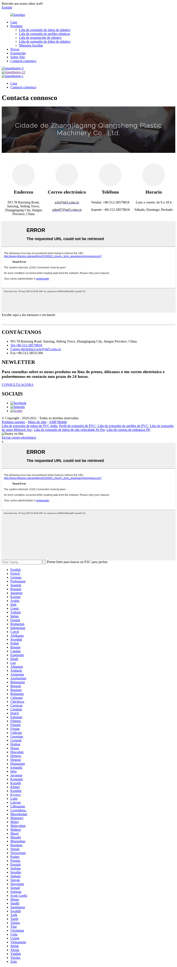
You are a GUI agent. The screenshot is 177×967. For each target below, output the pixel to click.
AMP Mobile (58, 422)
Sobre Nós (17, 57)
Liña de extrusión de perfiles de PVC (123, 426)
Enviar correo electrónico (19, 437)
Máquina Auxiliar (31, 45)
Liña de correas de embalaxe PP (128, 430)
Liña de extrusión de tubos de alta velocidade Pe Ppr (69, 430)
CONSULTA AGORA (17, 384)
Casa (13, 22)
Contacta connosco (23, 61)
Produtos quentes (13, 422)
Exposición (18, 53)
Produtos (16, 26)
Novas (14, 49)
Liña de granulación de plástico (40, 37)
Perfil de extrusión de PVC (77, 426)
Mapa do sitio (37, 422)
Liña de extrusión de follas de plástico (44, 41)
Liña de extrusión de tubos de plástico (44, 30)
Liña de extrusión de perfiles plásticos (44, 34)
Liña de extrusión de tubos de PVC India (29, 426)
